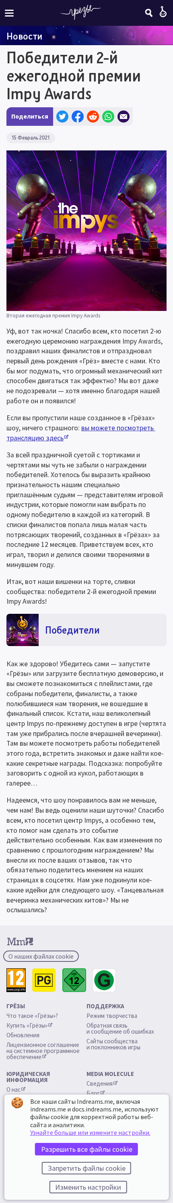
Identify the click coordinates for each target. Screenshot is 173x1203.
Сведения (99, 1083)
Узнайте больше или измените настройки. (90, 1132)
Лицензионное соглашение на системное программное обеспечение (43, 1051)
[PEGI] (16, 980)
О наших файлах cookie (41, 956)
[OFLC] (104, 980)
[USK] (74, 980)
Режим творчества (111, 1016)
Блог (93, 1093)
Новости (24, 36)
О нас (13, 1089)
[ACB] (44, 980)
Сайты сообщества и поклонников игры (113, 1044)
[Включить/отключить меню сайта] (9, 13)
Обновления (23, 1035)
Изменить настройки (88, 1187)
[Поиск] (148, 12)
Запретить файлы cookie (87, 1168)
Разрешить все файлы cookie (86, 1149)
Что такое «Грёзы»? (32, 1016)
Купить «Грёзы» (26, 1025)
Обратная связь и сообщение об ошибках (120, 1028)
